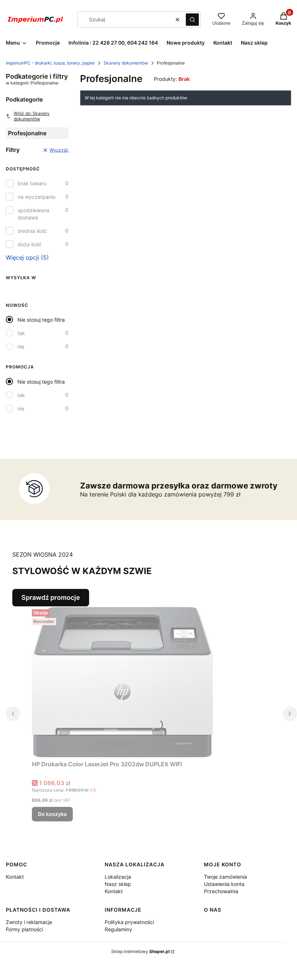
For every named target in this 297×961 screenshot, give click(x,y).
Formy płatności (24, 929)
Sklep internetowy (140, 951)
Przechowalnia (221, 891)
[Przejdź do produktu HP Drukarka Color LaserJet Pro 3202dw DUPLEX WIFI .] (122, 681)
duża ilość (30, 244)
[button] (192, 19)
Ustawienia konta (224, 884)
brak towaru (32, 183)
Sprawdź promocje (50, 597)
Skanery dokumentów (126, 63)
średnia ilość (32, 231)
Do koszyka (52, 814)
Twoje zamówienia (225, 877)
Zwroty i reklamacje (29, 922)
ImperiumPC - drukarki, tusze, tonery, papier (50, 63)
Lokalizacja (118, 877)
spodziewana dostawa (33, 213)
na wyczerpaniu (36, 197)
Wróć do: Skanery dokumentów (32, 116)
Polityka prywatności (129, 922)
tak (21, 333)
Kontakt (15, 877)
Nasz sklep (118, 884)
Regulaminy (118, 929)
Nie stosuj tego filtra (41, 320)
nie (20, 346)
